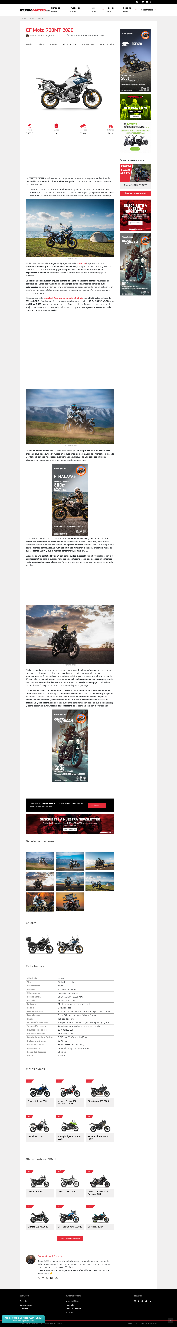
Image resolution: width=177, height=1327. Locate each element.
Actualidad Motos (72, 1301)
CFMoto (39, 19)
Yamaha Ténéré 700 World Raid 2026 (68, 1082)
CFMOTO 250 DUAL (65, 1171)
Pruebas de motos (75, 10)
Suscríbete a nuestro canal (135, 193)
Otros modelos (107, 45)
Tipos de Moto (110, 10)
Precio (29, 45)
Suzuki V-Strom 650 (35, 1081)
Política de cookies (148, 1324)
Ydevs (59, 1324)
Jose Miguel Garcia (49, 1256)
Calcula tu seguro (96, 805)
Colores (53, 45)
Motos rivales (88, 45)
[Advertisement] (70, 159)
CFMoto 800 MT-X (34, 1171)
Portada (23, 19)
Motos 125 (70, 1305)
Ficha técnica (69, 45)
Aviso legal (133, 1324)
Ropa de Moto (127, 10)
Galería (41, 45)
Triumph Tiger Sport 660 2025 (70, 1116)
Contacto (23, 1301)
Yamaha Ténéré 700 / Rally (98, 1116)
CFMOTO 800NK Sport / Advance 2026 (97, 1173)
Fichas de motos (55, 10)
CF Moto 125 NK (93, 1207)
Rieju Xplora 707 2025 (96, 1081)
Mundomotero (146, 10)
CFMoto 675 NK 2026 (36, 1207)
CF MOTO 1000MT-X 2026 (68, 1207)
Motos (32, 19)
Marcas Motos (93, 10)
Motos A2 (69, 1313)
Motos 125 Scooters (73, 1309)
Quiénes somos (26, 1305)
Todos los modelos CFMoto (70, 1238)
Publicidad (24, 1309)
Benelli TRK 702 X (34, 1116)
